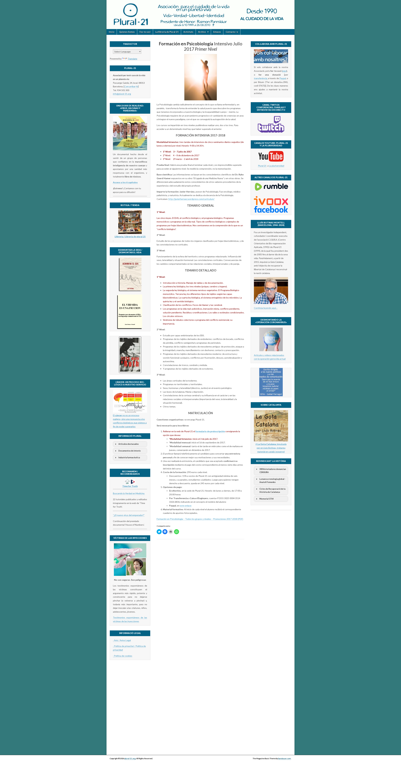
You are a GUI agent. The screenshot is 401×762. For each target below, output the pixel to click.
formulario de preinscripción (210, 431)
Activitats (188, 32)
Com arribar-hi (131, 86)
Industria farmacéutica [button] (129, 457)
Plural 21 (262, 165)
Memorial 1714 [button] (266, 499)
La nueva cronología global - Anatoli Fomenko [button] (272, 480)
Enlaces (217, 32)
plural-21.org (130, 758)
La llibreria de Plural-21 (167, 32)
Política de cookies (123, 655)
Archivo (202, 32)
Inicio (111, 32)
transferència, (261, 78)
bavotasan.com (284, 758)
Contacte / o (232, 32)
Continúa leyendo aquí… (265, 308)
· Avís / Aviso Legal (122, 640)
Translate (132, 58)
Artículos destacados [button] (128, 444)
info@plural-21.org (122, 93)
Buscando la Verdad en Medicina (129, 493)
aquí (284, 71)
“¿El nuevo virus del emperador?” (129, 515)
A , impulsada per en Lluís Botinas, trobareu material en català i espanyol (270, 448)
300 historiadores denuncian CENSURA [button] (272, 470)
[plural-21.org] (200, 14)
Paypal (282, 78)
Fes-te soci (145, 32)
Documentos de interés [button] (129, 451)
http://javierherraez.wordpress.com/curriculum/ (191, 199)
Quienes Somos (127, 32)
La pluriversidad (276, 165)
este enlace (185, 505)
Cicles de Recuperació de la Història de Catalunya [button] (272, 490)
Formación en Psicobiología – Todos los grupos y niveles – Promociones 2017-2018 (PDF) (200, 519)
